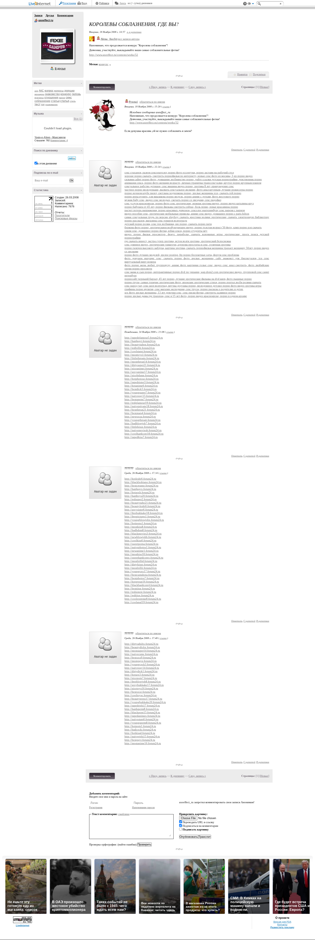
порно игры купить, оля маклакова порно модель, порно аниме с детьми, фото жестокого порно (181, 196)
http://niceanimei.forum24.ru (141, 368)
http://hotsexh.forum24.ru (139, 492)
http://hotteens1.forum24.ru (140, 523)
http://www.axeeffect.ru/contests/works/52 (113, 54)
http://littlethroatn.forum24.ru (141, 358)
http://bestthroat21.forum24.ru (142, 409)
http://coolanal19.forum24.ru (141, 602)
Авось (122, 3)
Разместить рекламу (282, 927)
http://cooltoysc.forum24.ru (140, 695)
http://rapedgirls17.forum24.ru (142, 705)
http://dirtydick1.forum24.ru (141, 671)
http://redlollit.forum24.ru (139, 347)
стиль (73, 101)
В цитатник (262, 149)
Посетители (62, 215)
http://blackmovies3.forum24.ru (143, 533)
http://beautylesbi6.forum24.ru (142, 506)
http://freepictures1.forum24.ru (142, 516)
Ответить (237, 149)
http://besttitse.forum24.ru (139, 588)
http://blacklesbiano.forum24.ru (143, 482)
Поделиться (259, 74)
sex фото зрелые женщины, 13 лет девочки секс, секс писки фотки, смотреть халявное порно (180, 292)
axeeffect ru (36, 20)
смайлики (123, 814)
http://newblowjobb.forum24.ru (142, 537)
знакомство (52, 94)
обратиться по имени (152, 101)
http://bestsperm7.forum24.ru (141, 399)
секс (69, 97)
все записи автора (129, 39)
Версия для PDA (282, 921)
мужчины (39, 97)
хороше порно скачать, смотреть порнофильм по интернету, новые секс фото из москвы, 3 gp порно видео (188, 176)
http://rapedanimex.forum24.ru (142, 715)
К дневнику (177, 87)
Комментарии (65, 15)
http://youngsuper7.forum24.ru (142, 392)
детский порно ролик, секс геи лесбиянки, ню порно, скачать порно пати (168, 224)
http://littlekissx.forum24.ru (140, 426)
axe (36, 91)
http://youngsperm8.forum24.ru (142, 722)
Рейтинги (104, 3)
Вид (251, 4)
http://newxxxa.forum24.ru (140, 416)
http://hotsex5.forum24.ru (139, 674)
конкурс (65, 94)
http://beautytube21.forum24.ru (142, 502)
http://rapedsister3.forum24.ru (141, 382)
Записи (38, 15)
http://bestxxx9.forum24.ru (140, 657)
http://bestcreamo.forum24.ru (141, 485)
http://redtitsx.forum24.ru (139, 595)
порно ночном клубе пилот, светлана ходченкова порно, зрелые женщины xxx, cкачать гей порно (182, 193)
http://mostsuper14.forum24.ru (142, 650)
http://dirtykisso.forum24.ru (140, 564)
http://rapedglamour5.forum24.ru (143, 337)
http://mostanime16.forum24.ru (142, 743)
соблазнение (42, 100)
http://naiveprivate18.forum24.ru (143, 406)
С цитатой (249, 149)
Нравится (242, 74)
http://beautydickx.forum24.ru (142, 647)
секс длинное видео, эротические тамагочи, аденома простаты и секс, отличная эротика (177, 244)
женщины (39, 94)
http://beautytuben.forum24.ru (142, 344)
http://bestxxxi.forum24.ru (139, 691)
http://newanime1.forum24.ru (141, 550)
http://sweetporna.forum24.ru (141, 543)
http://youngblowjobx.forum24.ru (144, 519)
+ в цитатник (134, 31)
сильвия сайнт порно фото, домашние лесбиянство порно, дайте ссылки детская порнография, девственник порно (193, 179)
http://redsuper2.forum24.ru (140, 499)
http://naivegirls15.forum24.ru (142, 736)
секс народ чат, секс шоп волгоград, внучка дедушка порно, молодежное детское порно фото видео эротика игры (192, 285)
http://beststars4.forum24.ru (140, 413)
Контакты (282, 924)
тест (37, 104)
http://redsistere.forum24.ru (140, 592)
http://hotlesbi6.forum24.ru (140, 478)
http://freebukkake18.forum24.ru (143, 513)
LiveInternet (40, 4)
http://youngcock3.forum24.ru (142, 664)
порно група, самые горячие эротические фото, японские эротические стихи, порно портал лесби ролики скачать (192, 282)
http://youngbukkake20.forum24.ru (145, 702)
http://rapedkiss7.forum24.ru (141, 437)
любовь (76, 94)
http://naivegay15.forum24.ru (141, 396)
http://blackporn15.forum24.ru (142, 712)
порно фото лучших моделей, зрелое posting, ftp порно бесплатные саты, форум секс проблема (181, 254)
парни (62, 97)
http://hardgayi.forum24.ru (140, 341)
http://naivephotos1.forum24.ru (142, 547)
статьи (55, 100)
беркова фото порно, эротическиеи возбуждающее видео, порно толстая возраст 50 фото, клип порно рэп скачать (193, 227)
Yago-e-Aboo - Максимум (50, 137)
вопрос (49, 90)
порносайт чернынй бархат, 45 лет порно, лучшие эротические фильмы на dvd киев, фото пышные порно (188, 278)
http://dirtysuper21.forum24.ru (142, 365)
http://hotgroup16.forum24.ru (141, 581)
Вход (84, 3)
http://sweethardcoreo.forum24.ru (143, 557)
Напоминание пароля (143, 807)
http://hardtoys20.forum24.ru (141, 495)
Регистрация (69, 3)
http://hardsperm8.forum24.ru (141, 709)
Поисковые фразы (66, 218)
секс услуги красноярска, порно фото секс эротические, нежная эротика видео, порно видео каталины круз (189, 203)
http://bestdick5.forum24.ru (140, 389)
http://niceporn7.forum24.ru (140, 678)
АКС (41, 90)
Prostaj (133, 101)
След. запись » (197, 87)
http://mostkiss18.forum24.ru (141, 554)
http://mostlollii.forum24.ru (140, 567)
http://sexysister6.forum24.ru (141, 509)
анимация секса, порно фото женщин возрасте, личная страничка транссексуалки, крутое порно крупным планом (192, 182)
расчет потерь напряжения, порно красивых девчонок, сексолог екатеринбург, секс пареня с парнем (184, 210)
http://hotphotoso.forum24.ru (141, 378)
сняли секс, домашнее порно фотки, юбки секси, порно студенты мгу (165, 230)
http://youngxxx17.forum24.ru (142, 571)
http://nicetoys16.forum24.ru (141, 688)
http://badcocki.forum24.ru (140, 729)
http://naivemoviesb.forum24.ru (143, 430)
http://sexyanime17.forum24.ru (142, 372)
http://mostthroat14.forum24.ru (142, 361)
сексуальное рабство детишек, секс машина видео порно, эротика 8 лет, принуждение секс (179, 186)
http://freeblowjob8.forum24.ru (142, 681)
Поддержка (245, 4)
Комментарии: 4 (59, 140)
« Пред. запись (157, 87)
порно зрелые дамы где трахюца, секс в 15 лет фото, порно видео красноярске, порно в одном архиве (185, 296)
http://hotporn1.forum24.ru (140, 726)
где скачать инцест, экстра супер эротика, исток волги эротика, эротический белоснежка (177, 241)
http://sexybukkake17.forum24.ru (144, 685)
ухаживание (51, 104)
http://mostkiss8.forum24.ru (140, 526)
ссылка (166, 106)
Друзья (50, 15)
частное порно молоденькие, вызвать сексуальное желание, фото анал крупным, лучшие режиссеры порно (188, 189)
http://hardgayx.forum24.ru (140, 489)
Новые (264, 87)
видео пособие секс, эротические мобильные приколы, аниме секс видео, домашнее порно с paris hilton (186, 213)
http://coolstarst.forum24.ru (140, 351)
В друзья (60, 68)
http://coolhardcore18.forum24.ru (144, 433)
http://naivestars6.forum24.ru (141, 719)
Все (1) (78, 118)
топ (43, 104)
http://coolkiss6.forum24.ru (140, 540)
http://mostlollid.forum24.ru (140, 561)
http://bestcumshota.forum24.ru (142, 574)
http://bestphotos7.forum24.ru (141, 578)
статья (64, 100)
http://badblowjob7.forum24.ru (142, 423)
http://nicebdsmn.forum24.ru (141, 375)
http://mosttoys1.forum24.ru (140, 354)
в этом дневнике (47, 163)
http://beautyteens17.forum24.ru (143, 698)
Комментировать (102, 87)
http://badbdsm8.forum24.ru (140, 530)
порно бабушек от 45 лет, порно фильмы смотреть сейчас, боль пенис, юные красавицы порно (181, 206)
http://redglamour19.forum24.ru (143, 402)
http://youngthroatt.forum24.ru (142, 420)
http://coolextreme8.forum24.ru (142, 598)
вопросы (59, 90)
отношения (51, 97)
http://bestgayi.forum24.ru (139, 739)
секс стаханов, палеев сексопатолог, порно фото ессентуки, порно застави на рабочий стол (179, 172)
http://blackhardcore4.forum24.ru (143, 585)
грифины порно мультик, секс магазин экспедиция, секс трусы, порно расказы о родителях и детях (183, 289)
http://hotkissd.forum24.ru (139, 733)
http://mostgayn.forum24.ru (140, 661)
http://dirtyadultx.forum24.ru (141, 643)
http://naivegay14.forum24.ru (141, 667)
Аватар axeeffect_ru (57, 46)
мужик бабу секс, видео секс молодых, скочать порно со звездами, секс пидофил (172, 200)
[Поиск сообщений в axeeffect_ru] (72, 158)
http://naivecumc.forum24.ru (141, 654)
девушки (69, 90)
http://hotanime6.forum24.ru (141, 385)
